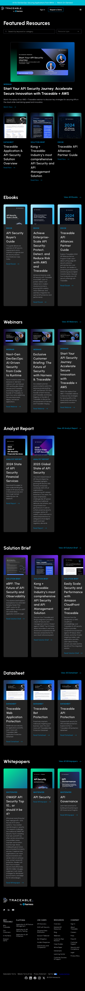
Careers (73, 932)
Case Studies (58, 944)
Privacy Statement (40, 974)
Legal (72, 952)
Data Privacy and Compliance (43, 946)
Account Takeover (43, 936)
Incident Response (43, 942)
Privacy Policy (75, 956)
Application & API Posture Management (24, 925)
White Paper (58, 947)
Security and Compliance (75, 948)
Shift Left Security (43, 927)
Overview (57, 924)
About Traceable (74, 928)
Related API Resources (58, 928)
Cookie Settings (64, 974)
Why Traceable (6, 926)
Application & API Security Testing (22, 930)
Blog (55, 932)
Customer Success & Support (60, 958)
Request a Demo (56, 10)
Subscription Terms (9, 974)
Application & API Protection (22, 935)
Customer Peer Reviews (59, 940)
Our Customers (7, 931)
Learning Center (59, 954)
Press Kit (73, 939)
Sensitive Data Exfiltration (42, 931)
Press (72, 936)
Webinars (57, 936)
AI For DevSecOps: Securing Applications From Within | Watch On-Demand (43, 3)
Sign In (42, 10)
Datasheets (58, 951)
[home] (12, 10)
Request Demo (6, 940)
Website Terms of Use (25, 974)
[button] (80, 9)
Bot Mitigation (42, 939)
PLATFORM (20, 920)
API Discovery (41, 924)
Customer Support (74, 943)
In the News (7, 936)
